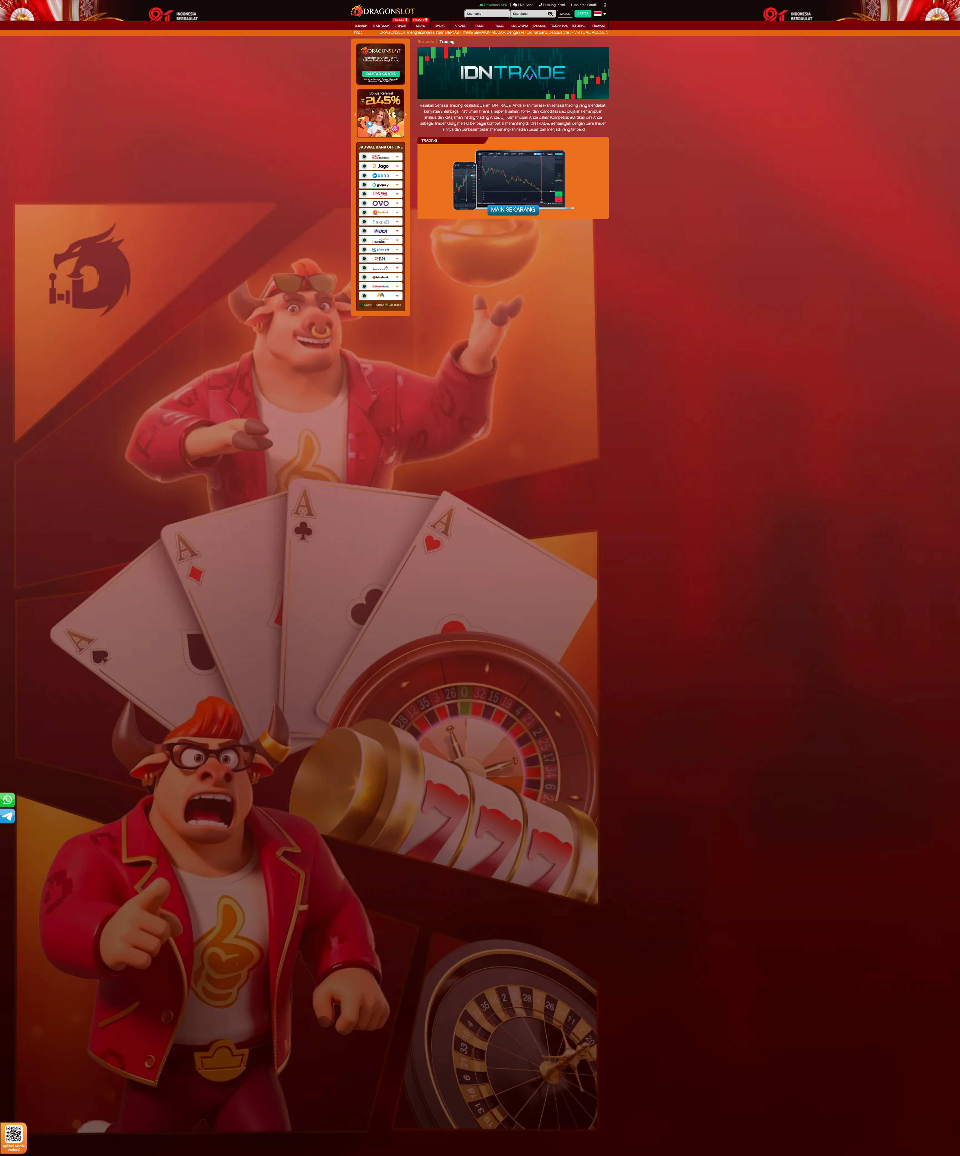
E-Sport (401, 26)
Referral (579, 26)
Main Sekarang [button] (513, 210)
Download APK (495, 5)
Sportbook (381, 26)
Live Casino (520, 26)
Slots (420, 26)
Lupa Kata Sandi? (584, 5)
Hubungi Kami (554, 5)
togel (499, 26)
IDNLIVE (440, 26)
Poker (480, 26)
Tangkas (539, 26)
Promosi (598, 26)
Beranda (361, 26)
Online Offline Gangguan (382, 304)
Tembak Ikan (559, 26)
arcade (460, 26)
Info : (358, 32)
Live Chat (525, 5)
